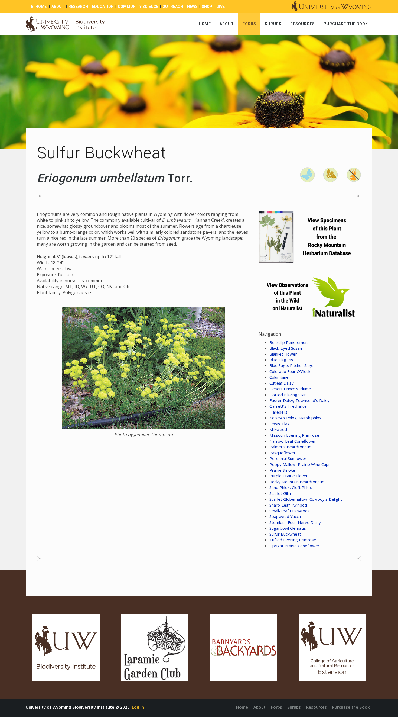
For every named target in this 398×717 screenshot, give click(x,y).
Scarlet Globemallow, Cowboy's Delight (305, 499)
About (227, 24)
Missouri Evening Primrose (294, 435)
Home (205, 24)
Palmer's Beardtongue (290, 446)
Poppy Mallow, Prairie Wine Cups (300, 464)
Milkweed (278, 429)
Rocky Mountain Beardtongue (296, 481)
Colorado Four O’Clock (289, 371)
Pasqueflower (282, 452)
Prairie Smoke (282, 470)
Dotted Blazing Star (287, 394)
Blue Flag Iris (281, 359)
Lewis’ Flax (279, 423)
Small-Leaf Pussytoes (289, 510)
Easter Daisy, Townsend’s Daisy (299, 400)
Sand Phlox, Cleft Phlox (290, 487)
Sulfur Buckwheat (285, 534)
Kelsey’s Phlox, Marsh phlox (295, 417)
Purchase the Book (346, 24)
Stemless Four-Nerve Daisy (295, 522)
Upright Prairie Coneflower (294, 545)
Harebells (278, 412)
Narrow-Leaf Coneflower (292, 441)
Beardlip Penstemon (288, 342)
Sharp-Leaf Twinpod (288, 505)
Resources (302, 24)
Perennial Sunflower (287, 458)
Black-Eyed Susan (285, 348)
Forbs (249, 24)
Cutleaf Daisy (281, 383)
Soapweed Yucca (285, 516)
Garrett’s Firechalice (288, 406)
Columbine (279, 377)
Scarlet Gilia (280, 493)
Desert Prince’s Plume (290, 388)
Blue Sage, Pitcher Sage (291, 365)
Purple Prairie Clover (288, 475)
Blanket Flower (283, 354)
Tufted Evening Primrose (292, 539)
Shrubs (273, 24)
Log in (138, 707)
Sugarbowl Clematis (287, 528)
